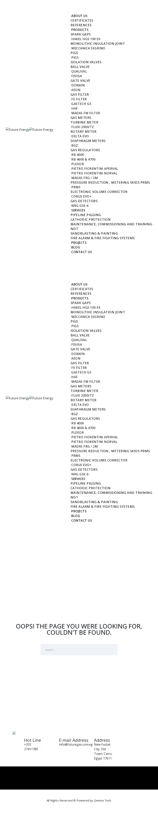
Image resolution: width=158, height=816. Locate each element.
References (81, 25)
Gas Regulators (85, 150)
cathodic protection (91, 219)
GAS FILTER (80, 94)
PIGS (74, 53)
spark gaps (81, 34)
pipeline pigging (86, 215)
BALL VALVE (80, 66)
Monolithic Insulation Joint (98, 43)
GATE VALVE (80, 80)
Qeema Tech (102, 800)
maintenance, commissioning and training (111, 224)
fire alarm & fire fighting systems (103, 238)
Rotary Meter (84, 131)
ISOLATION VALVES (86, 62)
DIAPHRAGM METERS (88, 141)
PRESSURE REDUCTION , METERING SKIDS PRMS (110, 182)
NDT (74, 228)
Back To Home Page (76, 669)
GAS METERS (81, 117)
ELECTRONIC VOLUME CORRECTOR (99, 191)
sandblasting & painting (94, 233)
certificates (82, 20)
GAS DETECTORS (84, 201)
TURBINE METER (84, 122)
